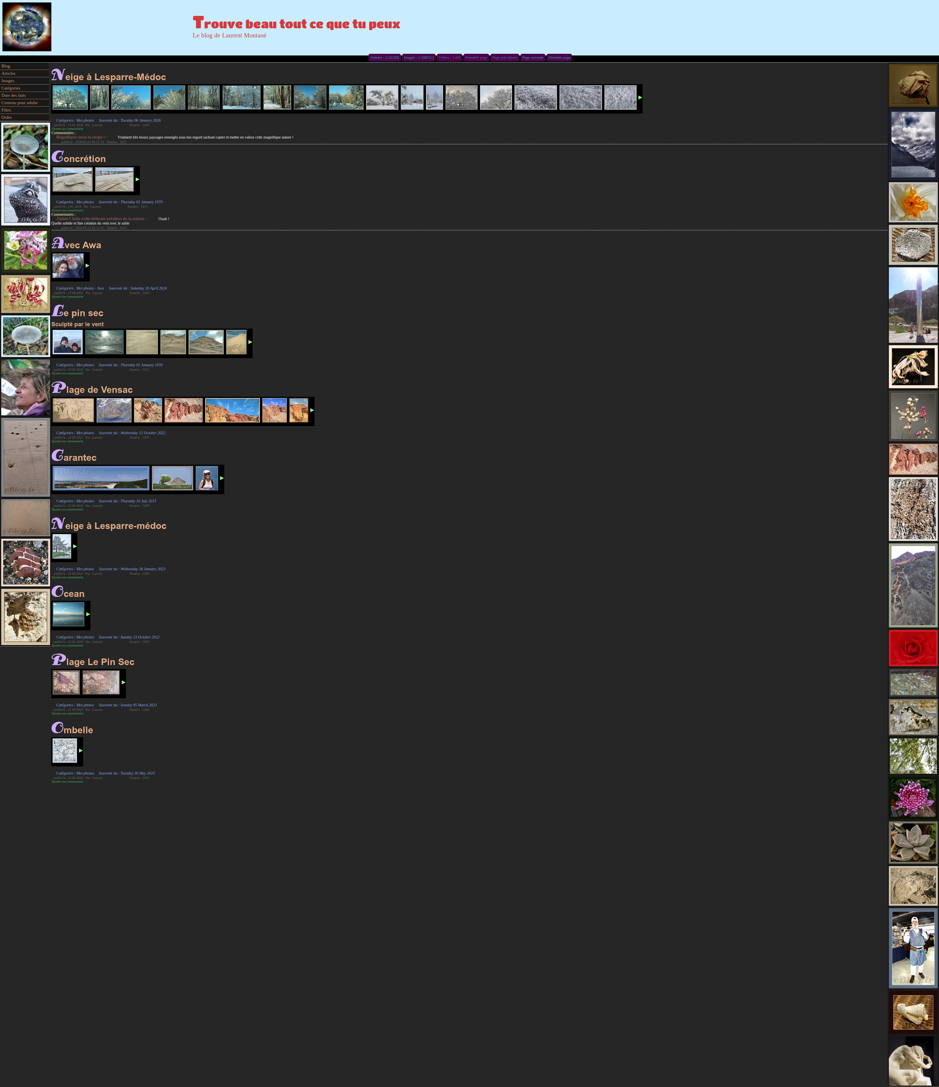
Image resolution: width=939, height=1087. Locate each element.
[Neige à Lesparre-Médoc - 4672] (241, 97)
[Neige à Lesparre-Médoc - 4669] (131, 97)
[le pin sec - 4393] (173, 342)
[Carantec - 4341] (207, 478)
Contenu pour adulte (19, 102)
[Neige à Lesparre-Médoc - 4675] (310, 97)
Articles (8, 73)
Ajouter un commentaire (67, 128)
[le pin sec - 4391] (104, 342)
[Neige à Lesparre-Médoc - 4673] (535, 97)
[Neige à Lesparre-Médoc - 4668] (99, 97)
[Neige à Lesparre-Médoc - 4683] (496, 97)
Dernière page (559, 57)
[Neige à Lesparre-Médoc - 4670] (169, 97)
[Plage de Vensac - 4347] (232, 410)
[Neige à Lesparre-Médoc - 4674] (277, 97)
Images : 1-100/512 (419, 57)
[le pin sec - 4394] (206, 342)
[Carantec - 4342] (172, 478)
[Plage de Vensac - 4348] (274, 410)
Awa (100, 288)
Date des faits (13, 95)
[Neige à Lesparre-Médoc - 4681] (434, 97)
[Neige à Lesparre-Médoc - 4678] (346, 97)
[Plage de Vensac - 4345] (148, 410)
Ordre (6, 117)
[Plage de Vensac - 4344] (114, 410)
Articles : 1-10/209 (384, 57)
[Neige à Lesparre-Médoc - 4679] (382, 97)
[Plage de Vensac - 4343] (73, 410)
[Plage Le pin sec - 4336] (101, 682)
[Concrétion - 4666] (114, 179)
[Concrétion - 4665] (73, 179)
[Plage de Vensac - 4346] (184, 410)
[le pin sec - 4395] (236, 342)
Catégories (10, 88)
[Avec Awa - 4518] (68, 265)
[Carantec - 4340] (101, 478)
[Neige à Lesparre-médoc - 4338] (62, 546)
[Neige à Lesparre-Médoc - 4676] (580, 97)
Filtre (6, 110)
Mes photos (85, 120)
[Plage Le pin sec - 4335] (66, 682)
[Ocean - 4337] (68, 614)
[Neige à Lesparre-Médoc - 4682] (462, 97)
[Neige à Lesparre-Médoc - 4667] (70, 97)
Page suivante (533, 57)
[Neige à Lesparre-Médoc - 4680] (412, 97)
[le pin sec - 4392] (142, 342)
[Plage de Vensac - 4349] (298, 410)
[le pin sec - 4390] (68, 342)
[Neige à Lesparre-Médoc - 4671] (204, 97)
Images (7, 80)
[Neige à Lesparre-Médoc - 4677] (620, 97)
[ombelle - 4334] (65, 750)
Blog (5, 66)
